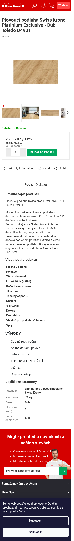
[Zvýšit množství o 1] (23, 152)
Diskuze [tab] (41, 184)
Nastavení (35, 520)
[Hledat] (34, 5)
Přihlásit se (63, 471)
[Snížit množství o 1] (8, 152)
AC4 (27, 418)
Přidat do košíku (42, 152)
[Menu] (63, 5)
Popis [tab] (29, 184)
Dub (27, 402)
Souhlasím (36, 532)
